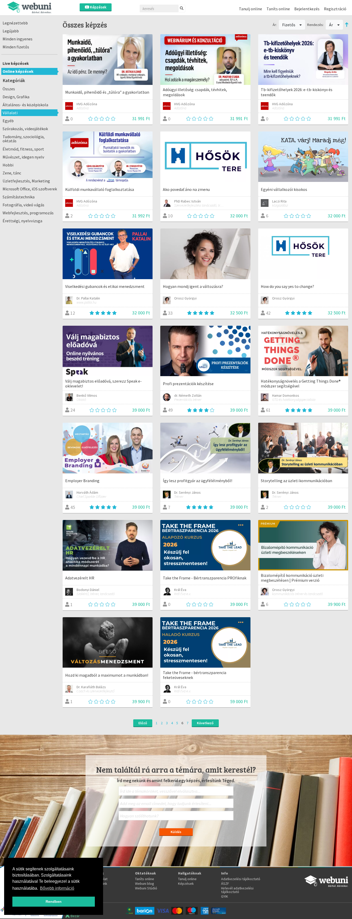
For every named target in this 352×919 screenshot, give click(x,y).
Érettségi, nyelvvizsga (22, 220)
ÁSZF (225, 883)
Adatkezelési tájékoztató (240, 879)
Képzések (97, 7)
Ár (331, 24)
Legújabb (11, 30)
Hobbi (8, 164)
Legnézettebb (15, 22)
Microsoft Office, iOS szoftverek (30, 188)
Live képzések (16, 63)
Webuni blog (144, 883)
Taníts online (278, 8)
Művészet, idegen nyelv (23, 157)
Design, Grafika (16, 96)
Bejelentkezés (307, 8)
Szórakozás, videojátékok (25, 128)
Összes (9, 88)
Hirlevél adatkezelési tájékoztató (237, 890)
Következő (205, 723)
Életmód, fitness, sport (23, 149)
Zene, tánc (12, 172)
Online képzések (18, 71)
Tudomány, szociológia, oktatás (24, 138)
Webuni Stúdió (146, 888)
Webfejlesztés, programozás (28, 212)
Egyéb (8, 120)
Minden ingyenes (17, 38)
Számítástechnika (19, 196)
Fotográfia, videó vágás (23, 204)
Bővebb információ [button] (57, 888)
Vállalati (10, 112)
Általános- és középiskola (25, 104)
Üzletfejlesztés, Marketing (26, 180)
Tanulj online (250, 8)
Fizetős (289, 24)
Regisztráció (335, 8)
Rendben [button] (54, 901)
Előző (142, 723)
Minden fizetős (16, 46)
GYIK (224, 896)
